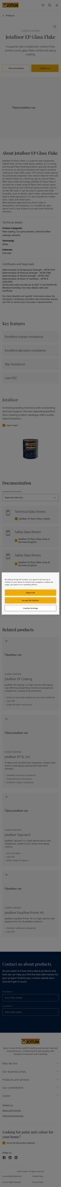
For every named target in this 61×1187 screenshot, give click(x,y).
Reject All (30, 592)
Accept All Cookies (30, 600)
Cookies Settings (30, 608)
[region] (30, 593)
